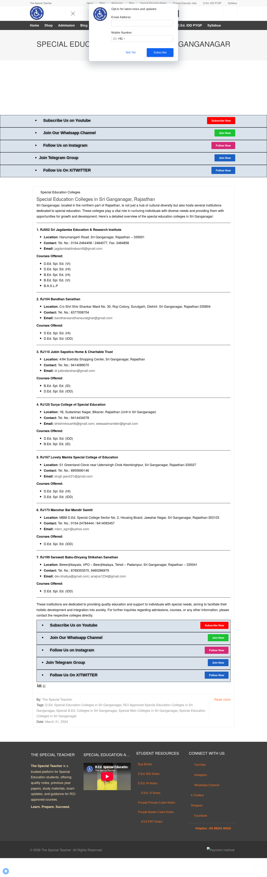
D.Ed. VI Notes (150, 792)
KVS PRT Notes (151, 821)
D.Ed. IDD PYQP (212, 3)
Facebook (200, 815)
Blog (131, 3)
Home (90, 3)
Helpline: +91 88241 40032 (213, 828)
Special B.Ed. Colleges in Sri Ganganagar (86, 710)
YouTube (199, 764)
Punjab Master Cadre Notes (156, 812)
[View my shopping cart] (230, 13)
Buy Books (145, 764)
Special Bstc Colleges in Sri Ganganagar (148, 710)
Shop (102, 3)
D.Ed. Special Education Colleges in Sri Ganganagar (83, 704)
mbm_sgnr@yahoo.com (71, 528)
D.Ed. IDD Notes (148, 773)
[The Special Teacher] (37, 13)
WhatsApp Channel (206, 785)
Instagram (200, 774)
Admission (117, 3)
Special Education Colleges (60, 192)
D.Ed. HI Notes (147, 783)
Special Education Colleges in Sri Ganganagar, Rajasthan (96, 198)
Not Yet (130, 52)
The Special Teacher (57, 699)
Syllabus (232, 3)
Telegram (197, 805)
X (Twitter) (197, 795)
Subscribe (160, 52)
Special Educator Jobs (185, 3)
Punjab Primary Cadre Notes (156, 802)
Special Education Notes (153, 3)
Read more (222, 699)
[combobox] (119, 39)
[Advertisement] (133, 87)
